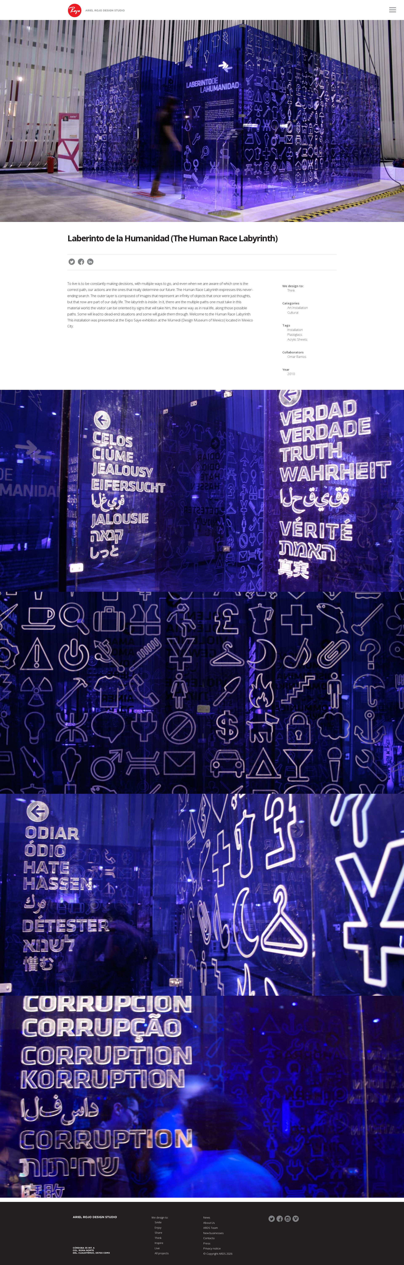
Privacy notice (212, 1248)
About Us (209, 1223)
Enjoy (158, 1227)
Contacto (209, 1238)
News (206, 1217)
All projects (162, 1253)
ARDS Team (210, 1228)
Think (291, 290)
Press (206, 1243)
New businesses (213, 1233)
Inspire (159, 1243)
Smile (158, 1222)
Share (158, 1232)
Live (157, 1248)
